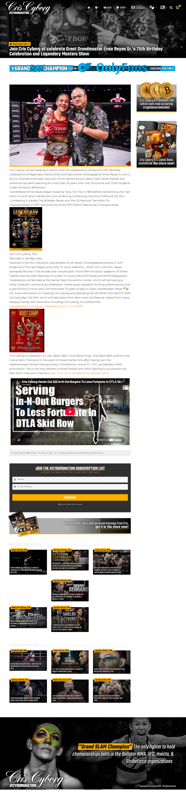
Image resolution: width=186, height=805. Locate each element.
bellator (43, 453)
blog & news (18, 44)
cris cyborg (61, 453)
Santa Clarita (76, 453)
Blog (109, 8)
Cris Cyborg (49, 453)
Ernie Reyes (68, 453)
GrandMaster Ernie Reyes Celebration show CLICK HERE (46, 306)
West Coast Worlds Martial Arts (94, 453)
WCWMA (82, 453)
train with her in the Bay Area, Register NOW (80, 373)
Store (122, 8)
